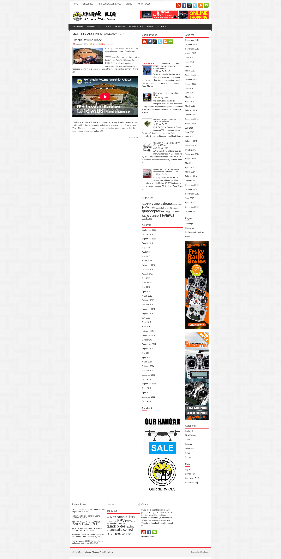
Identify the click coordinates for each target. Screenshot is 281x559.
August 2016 (147, 274)
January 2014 (147, 370)
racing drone (170, 211)
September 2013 (149, 384)
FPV (145, 207)
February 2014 (148, 366)
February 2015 (148, 331)
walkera (147, 218)
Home (75, 4)
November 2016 (148, 265)
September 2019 (149, 230)
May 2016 (146, 287)
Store (129, 4)
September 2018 (149, 239)
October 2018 (147, 234)
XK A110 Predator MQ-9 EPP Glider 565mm (166, 144)
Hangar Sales (143, 4)
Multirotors (136, 26)
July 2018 (146, 247)
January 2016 (147, 305)
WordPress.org (191, 483)
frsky (152, 207)
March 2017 (147, 261)
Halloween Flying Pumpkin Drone (165, 94)
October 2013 (147, 379)
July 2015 (146, 318)
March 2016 (147, 296)
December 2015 (148, 309)
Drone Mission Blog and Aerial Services (96, 552)
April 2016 (146, 291)
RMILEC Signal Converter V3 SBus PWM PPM (166, 120)
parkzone (176, 208)
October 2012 (147, 401)
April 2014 (146, 357)
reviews (167, 215)
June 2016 (146, 283)
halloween (164, 208)
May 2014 (146, 353)
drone (167, 203)
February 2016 (148, 300)
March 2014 (147, 362)
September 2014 (149, 344)
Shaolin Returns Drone (87, 40)
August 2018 (147, 243)
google (158, 208)
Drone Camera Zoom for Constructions (164, 67)
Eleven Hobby (177, 204)
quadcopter (151, 211)
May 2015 (146, 327)
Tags (177, 63)
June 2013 (146, 388)
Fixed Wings (93, 26)
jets (170, 208)
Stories (161, 26)
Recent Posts (150, 63)
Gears (107, 26)
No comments (107, 44)
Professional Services (109, 4)
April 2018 (146, 252)
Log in (187, 469)
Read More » (147, 86)
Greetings (88, 4)
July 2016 (146, 278)
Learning (120, 26)
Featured (77, 26)
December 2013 (148, 375)
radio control (150, 215)
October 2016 (147, 269)
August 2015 (147, 313)
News (150, 26)
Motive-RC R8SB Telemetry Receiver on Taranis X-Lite (166, 170)
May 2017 (146, 256)
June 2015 (146, 322)
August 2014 (147, 349)
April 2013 (146, 392)
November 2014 (148, 335)
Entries (190, 474)
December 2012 (148, 397)
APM (148, 203)
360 (143, 204)
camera (157, 203)
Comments (165, 63)
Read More (133, 138)
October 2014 (147, 340)
